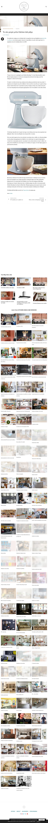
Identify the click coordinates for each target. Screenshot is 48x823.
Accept (41, 819)
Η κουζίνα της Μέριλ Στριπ (20, 725)
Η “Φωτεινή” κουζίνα (35, 663)
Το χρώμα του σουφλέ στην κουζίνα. (22, 520)
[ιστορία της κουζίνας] (8, 703)
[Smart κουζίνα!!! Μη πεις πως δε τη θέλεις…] (8, 433)
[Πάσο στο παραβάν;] (24, 466)
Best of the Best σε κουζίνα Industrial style (39, 377)
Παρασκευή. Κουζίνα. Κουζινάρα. (22, 490)
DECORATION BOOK (6, 28)
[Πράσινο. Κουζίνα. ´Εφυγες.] (39, 546)
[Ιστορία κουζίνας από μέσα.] (8, 577)
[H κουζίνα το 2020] (24, 282)
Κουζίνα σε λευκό (19, 741)
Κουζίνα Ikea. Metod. (35, 442)
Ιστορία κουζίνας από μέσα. (5, 584)
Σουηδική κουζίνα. (19, 505)
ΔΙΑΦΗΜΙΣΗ (25, 811)
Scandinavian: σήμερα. (20, 600)
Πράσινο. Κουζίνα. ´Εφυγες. (36, 553)
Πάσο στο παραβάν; (19, 474)
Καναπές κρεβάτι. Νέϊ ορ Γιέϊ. (5, 411)
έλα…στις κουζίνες (35, 694)
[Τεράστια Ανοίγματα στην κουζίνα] (39, 749)
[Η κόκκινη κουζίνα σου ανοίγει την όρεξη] (8, 295)
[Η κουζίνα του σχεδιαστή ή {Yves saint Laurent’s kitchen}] (24, 781)
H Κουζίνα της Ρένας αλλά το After (37, 632)
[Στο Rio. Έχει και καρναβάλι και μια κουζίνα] (39, 513)
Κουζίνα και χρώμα (4, 663)
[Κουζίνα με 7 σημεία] (8, 419)
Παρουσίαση (26, 190)
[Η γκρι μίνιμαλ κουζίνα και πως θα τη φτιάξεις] (24, 369)
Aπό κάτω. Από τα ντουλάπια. (37, 505)
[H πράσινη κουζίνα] (39, 418)
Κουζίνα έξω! (18, 457)
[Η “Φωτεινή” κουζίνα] (39, 656)
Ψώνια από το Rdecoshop (36, 458)
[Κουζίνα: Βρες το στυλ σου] (39, 608)
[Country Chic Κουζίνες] (8, 781)
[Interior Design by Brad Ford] (39, 718)
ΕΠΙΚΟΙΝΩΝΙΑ (33, 811)
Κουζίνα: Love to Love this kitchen (6, 773)
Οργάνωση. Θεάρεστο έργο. (21, 553)
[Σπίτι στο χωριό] (24, 703)
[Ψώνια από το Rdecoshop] (39, 451)
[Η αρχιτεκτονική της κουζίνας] (24, 335)
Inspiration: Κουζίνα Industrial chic (37, 710)
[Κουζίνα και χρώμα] (8, 656)
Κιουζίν (17, 648)
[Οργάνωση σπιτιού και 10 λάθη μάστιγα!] (24, 404)
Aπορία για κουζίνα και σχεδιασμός (7, 740)
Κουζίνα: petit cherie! (4, 695)
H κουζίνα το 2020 (20, 287)
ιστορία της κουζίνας (4, 710)
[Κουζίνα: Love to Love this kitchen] (8, 766)
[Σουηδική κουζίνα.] (24, 498)
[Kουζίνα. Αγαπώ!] (39, 482)
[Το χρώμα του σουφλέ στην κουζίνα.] (24, 513)
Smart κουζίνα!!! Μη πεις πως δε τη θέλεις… (8, 439)
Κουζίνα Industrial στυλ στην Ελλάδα (38, 394)
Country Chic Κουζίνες (4, 788)
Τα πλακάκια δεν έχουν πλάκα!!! (37, 741)
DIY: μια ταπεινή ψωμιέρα (20, 632)
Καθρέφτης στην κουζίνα (20, 663)
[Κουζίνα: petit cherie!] (8, 687)
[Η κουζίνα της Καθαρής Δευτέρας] (24, 671)
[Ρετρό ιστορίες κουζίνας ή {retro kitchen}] (39, 766)
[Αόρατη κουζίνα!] (39, 467)
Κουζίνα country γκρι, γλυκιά (36, 569)
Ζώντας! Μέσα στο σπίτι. (5, 490)
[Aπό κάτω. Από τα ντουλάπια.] (39, 498)
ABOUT (18, 811)
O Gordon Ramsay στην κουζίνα (40, 303)
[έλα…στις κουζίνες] (39, 687)
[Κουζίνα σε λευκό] (24, 734)
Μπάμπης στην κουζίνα (5, 568)
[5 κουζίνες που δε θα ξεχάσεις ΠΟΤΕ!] (24, 419)
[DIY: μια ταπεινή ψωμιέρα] (24, 625)
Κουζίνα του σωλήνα (35, 536)
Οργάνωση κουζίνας (4, 474)
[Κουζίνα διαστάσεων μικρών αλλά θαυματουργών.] (8, 529)
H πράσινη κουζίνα (35, 424)
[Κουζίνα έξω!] (24, 450)
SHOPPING (11, 28)
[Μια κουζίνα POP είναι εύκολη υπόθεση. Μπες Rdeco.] (8, 352)
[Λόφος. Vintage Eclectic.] (39, 641)
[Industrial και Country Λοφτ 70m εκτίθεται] (24, 352)
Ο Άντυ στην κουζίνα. (35, 585)
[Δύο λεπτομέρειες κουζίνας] (8, 718)
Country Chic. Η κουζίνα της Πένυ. (6, 647)
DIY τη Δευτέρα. (3, 632)
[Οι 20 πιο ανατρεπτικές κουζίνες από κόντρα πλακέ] (39, 335)
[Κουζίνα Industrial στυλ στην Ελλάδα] (39, 387)
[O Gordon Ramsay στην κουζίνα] (40, 296)
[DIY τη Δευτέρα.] (8, 624)
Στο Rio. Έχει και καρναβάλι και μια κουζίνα (39, 520)
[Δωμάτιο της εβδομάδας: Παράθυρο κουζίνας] (24, 749)
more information (34, 819)
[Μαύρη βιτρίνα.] (8, 498)
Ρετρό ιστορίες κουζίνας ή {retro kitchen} (38, 773)
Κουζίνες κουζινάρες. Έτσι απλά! (37, 411)
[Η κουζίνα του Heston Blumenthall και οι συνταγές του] (24, 528)
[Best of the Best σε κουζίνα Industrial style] (39, 369)
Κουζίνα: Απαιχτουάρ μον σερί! (21, 584)
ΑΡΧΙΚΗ (13, 811)
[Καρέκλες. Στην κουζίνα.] (8, 608)
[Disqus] (24, 221)
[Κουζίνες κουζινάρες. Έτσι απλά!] (39, 404)
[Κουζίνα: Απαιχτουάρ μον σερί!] (24, 577)
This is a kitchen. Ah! (19, 694)
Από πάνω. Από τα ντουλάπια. (6, 520)
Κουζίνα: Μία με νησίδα (20, 773)
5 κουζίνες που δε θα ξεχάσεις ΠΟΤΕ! (22, 426)
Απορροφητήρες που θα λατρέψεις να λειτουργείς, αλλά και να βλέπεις (23, 303)
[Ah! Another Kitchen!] (39, 671)
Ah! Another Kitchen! (35, 678)
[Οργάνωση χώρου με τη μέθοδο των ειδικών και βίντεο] (24, 387)
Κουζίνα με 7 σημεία (4, 426)
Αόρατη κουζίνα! (34, 474)
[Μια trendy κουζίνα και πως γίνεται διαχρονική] (40, 282)
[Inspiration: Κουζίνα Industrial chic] (39, 703)
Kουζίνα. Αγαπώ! (35, 490)
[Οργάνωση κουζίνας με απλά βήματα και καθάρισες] (8, 387)
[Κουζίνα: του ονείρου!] (39, 593)
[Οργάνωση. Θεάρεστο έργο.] (24, 546)
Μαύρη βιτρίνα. (3, 505)
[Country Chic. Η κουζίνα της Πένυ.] (8, 641)
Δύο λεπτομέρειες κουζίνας (5, 725)
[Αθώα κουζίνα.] (8, 546)
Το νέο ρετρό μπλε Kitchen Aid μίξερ (18, 32)
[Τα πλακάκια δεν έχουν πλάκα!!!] (39, 734)
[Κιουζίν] (24, 641)
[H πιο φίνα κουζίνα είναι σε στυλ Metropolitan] (39, 352)
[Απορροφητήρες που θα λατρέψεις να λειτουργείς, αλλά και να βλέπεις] (24, 295)
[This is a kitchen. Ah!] (24, 687)
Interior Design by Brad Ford (37, 725)
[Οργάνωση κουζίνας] (8, 466)
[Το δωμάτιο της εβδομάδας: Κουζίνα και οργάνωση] (8, 749)
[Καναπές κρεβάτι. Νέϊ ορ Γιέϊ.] (8, 404)
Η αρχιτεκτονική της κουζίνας (21, 342)
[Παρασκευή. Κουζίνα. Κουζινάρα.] (24, 482)
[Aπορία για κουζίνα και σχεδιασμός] (8, 734)
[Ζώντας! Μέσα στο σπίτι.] (8, 482)
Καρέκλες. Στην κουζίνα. (5, 616)
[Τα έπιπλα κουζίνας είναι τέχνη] (8, 282)
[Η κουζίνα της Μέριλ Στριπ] (24, 718)
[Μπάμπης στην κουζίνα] (8, 561)
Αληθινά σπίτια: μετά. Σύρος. (21, 616)
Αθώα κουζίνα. (3, 553)
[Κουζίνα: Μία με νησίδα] (24, 766)
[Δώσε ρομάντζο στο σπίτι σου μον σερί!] (8, 450)
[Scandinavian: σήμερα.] (24, 593)
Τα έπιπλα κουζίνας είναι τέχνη (7, 287)
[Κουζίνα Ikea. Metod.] (39, 435)
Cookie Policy (32, 821)
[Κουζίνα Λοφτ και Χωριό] (8, 671)
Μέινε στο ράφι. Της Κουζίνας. (6, 600)
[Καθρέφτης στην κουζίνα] (24, 656)
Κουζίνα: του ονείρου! (35, 600)
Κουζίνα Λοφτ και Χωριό (5, 678)
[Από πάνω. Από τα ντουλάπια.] (8, 513)
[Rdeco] (24, 6)
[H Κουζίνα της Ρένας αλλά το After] (39, 624)
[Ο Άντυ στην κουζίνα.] (39, 578)
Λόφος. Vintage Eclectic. (36, 648)
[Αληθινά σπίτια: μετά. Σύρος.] (24, 609)
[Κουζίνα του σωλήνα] (39, 529)
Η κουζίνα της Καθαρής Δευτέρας (22, 678)
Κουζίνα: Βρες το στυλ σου (36, 616)
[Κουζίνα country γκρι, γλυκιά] (39, 562)
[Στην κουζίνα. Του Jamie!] (24, 434)
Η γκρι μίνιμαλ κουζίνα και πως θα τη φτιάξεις (24, 376)
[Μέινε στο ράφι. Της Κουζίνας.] (8, 593)
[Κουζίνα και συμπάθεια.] (24, 561)
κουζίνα (10, 193)
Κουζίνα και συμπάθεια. (20, 568)
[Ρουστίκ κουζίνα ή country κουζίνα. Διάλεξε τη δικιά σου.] (8, 369)
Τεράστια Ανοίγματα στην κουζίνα (37, 756)
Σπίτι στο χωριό (19, 710)
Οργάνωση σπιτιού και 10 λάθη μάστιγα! (23, 411)
